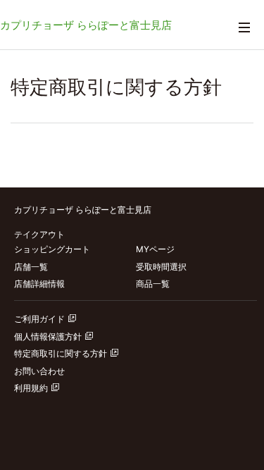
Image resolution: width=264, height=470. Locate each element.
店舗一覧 (31, 266)
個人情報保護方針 (48, 336)
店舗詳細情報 (39, 283)
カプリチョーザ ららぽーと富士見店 (86, 25)
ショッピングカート (52, 249)
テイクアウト (39, 234)
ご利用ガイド (39, 319)
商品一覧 (153, 283)
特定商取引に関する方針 (60, 353)
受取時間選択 (161, 266)
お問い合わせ (39, 371)
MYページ (155, 249)
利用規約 (31, 388)
